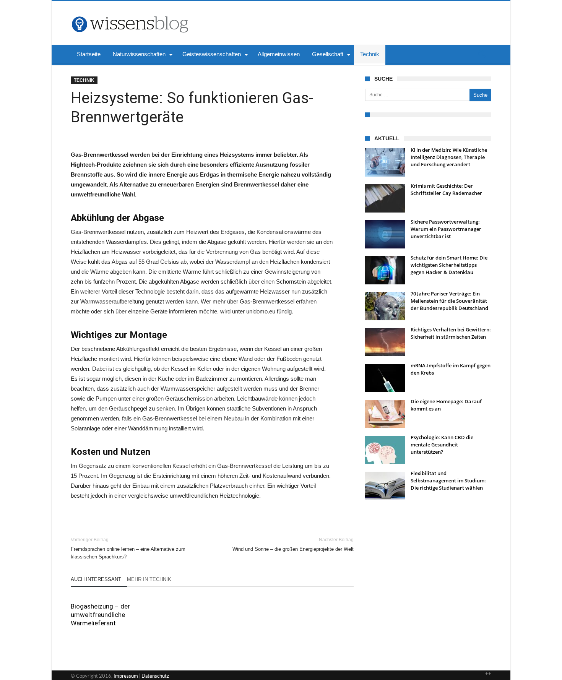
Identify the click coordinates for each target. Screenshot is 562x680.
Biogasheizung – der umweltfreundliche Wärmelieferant (100, 614)
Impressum (126, 676)
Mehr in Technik (149, 579)
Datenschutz (155, 676)
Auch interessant (96, 579)
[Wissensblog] (129, 12)
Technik (84, 80)
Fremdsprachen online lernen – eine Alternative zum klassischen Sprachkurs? (128, 548)
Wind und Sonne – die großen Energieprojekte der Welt (293, 544)
